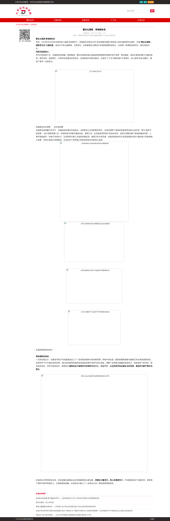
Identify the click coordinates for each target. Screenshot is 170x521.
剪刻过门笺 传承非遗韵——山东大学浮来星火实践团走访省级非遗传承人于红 (63, 515)
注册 (141, 2)
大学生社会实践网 (21, 2)
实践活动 (85, 20)
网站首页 (30, 20)
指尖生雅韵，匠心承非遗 (45, 502)
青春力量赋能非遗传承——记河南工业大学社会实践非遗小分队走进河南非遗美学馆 (66, 506)
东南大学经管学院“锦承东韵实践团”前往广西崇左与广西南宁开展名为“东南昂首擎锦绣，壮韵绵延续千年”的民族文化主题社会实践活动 (84, 511)
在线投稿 (150, 2)
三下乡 (113, 20)
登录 (145, 2)
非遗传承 (141, 20)
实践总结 (58, 20)
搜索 (152, 11)
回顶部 (152, 519)
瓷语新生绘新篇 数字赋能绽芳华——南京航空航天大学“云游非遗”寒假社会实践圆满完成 (67, 498)
